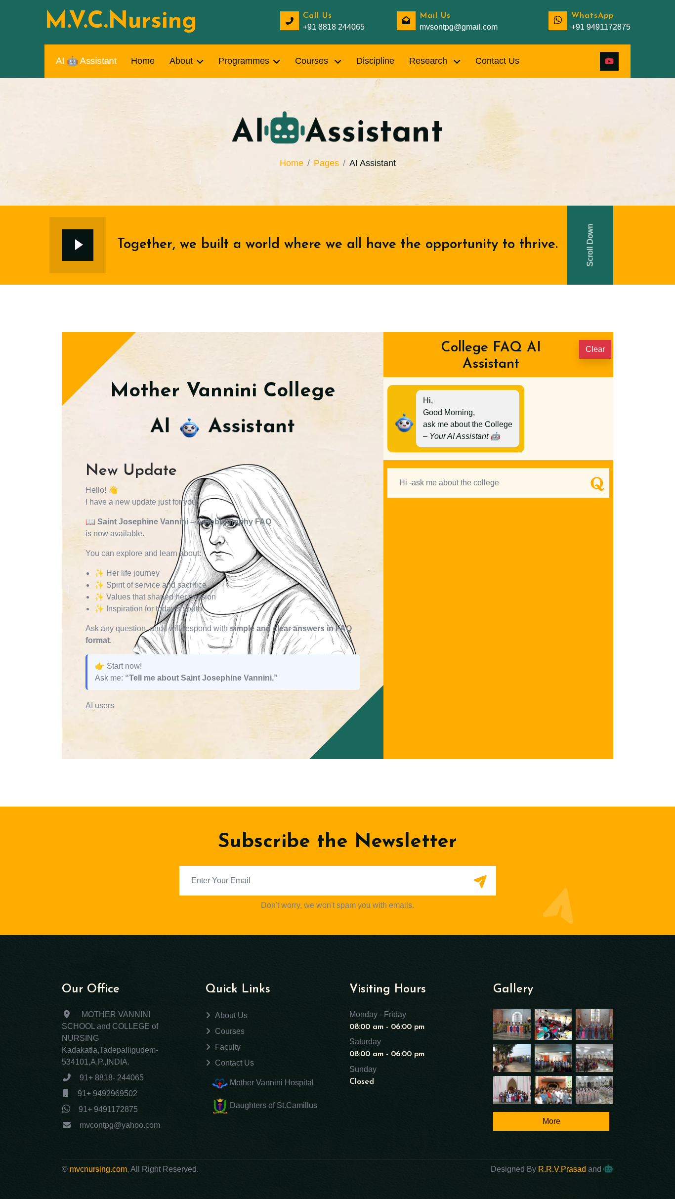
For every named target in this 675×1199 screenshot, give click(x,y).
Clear (595, 349)
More (551, 1121)
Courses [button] (313, 61)
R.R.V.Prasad (562, 1169)
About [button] (181, 61)
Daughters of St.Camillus (272, 1105)
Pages (326, 163)
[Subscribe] (480, 882)
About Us (231, 1015)
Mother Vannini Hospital (271, 1082)
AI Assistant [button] (86, 61)
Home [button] (143, 61)
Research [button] (429, 61)
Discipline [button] (375, 61)
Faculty (228, 1047)
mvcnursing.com (98, 1169)
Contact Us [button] (497, 61)
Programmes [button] (243, 61)
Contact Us (234, 1063)
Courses (230, 1031)
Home (291, 163)
